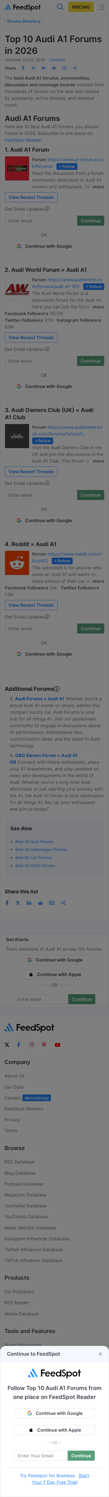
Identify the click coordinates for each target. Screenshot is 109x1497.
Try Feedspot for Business (47, 1475)
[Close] (100, 1354)
